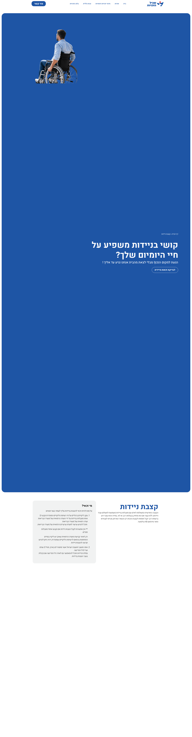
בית (124, 3)
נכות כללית (87, 3)
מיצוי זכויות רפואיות (103, 3)
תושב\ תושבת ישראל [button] (75, 547)
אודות (117, 3)
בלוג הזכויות (74, 3)
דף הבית (175, 234)
